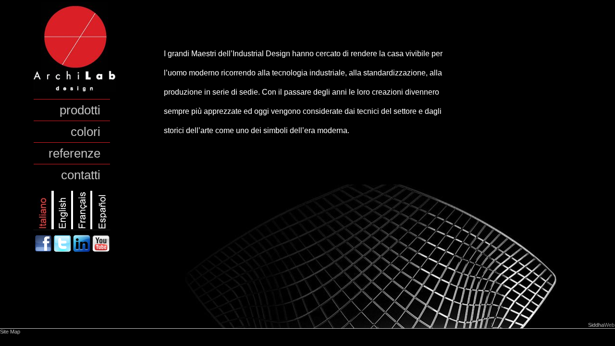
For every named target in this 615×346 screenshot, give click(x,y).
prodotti (80, 110)
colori (85, 131)
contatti (80, 175)
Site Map (10, 331)
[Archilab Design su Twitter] (63, 250)
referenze (74, 153)
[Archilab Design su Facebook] (44, 250)
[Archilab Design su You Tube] (101, 250)
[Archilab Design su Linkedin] (82, 250)
